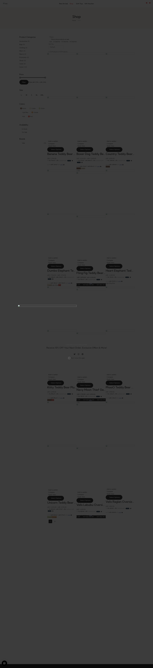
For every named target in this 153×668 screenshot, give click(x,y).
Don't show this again (78, 358)
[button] (4, 663)
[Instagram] (78, 354)
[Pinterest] (82, 354)
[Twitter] (74, 354)
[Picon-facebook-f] (70, 354)
